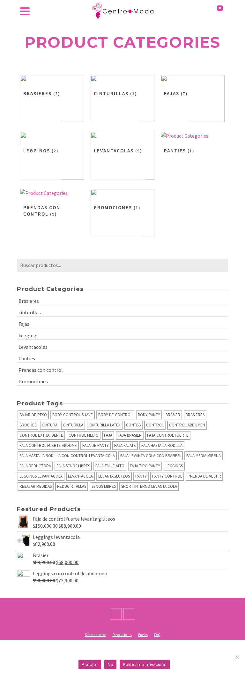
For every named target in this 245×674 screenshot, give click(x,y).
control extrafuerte (41, 435)
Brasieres (29, 301)
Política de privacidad (145, 664)
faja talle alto (109, 466)
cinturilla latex (105, 425)
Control (155, 425)
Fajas (24, 324)
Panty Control (167, 476)
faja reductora (35, 466)
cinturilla (73, 425)
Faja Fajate (125, 445)
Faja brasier (130, 435)
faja (108, 435)
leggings (174, 466)
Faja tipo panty (145, 466)
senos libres (104, 486)
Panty (141, 476)
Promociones (33, 381)
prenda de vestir (204, 476)
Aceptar (90, 664)
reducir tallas (71, 486)
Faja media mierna (203, 455)
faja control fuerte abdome (48, 445)
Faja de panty (95, 445)
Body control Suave (72, 414)
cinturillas (30, 312)
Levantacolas (33, 347)
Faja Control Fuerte (168, 435)
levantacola (80, 476)
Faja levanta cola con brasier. (150, 455)
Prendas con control (41, 370)
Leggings (29, 335)
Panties (27, 358)
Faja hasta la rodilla (161, 445)
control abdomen (187, 425)
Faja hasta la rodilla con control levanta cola (67, 455)
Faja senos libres (73, 466)
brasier (173, 414)
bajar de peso (33, 414)
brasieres (195, 414)
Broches (27, 425)
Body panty (149, 414)
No (111, 664)
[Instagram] (129, 614)
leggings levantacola (41, 476)
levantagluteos (114, 476)
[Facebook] (116, 614)
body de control (115, 414)
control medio (84, 435)
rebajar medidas (35, 486)
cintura (49, 425)
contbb (133, 425)
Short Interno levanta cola (149, 486)
